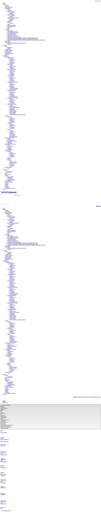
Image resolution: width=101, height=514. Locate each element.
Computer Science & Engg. (12, 82)
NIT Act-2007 (10, 30)
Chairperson (9, 21)
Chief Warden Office (11, 179)
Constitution (12, 12)
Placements (9, 141)
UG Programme (8, 51)
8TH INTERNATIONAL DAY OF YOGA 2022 (16, 43)
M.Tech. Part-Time (13, 161)
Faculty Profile (12, 59)
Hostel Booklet (10, 178)
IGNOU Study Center (9, 181)
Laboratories (12, 63)
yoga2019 (2, 479)
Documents (7, 29)
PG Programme (8, 52)
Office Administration (11, 26)
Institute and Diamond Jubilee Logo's (7, 425)
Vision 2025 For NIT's (11, 34)
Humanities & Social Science (10, 144)
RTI (1, 411)
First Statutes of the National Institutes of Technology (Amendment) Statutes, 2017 (22, 37)
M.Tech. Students (13, 111)
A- (95, 1)
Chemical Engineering (11, 69)
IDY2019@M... (3, 444)
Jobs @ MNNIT (3, 417)
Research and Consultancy (15, 107)
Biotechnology (10, 64)
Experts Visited (12, 113)
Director (9, 22)
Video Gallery (7, 42)
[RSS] (1, 430)
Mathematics (9, 123)
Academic (5, 45)
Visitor (8, 9)
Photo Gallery (7, 40)
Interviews (9, 44)
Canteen (6, 186)
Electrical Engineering (11, 90)
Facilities (4, 169)
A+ (99, 1)
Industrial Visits (13, 110)
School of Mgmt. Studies (9, 137)
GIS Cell (9, 151)
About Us (7, 5)
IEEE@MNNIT (8, 180)
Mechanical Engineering (11, 104)
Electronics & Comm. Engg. (12, 97)
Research (11, 60)
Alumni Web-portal (4, 408)
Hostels (6, 175)
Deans (8, 24)
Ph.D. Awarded (13, 112)
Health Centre (7, 174)
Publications (12, 62)
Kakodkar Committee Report (12, 35)
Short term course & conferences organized (18, 114)
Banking (6, 185)
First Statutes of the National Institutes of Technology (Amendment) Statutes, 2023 (22, 38)
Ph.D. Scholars (12, 135)
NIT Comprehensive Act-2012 (13, 32)
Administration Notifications (5, 426)
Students (2, 406)
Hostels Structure (10, 176)
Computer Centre (8, 172)
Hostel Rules (9, 177)
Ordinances (7, 54)
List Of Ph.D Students (14, 88)
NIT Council (9, 10)
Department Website (13, 96)
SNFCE (8, 159)
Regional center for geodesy (10, 188)
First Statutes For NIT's (11, 33)
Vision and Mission (8, 7)
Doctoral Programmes (9, 53)
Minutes (11, 13)
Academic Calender (8, 50)
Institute (4, 4)
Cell (1, 414)
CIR (8, 168)
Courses (11, 58)
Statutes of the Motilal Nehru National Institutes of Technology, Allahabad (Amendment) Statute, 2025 (26, 39)
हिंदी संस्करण (98, 206)
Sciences (6, 115)
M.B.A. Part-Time (13, 162)
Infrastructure (12, 165)
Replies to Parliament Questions (6, 427)
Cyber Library (10, 171)
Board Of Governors (11, 11)
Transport (7, 184)
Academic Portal (8, 49)
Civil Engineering (10, 75)
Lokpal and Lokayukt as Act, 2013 (13, 36)
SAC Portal (3, 407)
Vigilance (2, 418)
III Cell (8, 157)
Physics (8, 129)
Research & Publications (12, 140)
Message (11, 23)
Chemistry (9, 116)
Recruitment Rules (4, 416)
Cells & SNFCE (8, 150)
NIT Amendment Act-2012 (12, 31)
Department (5, 55)
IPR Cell (9, 27)
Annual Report (3, 420)
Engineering (7, 56)
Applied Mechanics (11, 57)
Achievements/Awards (4, 428)
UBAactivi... (2, 493)
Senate (6, 46)
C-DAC (6, 182)
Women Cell (3, 415)
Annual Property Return (5, 419)
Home (4, 3)
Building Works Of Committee (13, 17)
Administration (8, 8)
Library (6, 170)
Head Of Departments (11, 25)
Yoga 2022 (2, 451)
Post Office (7, 187)
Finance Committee (11, 14)
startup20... (2, 500)
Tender (2, 412)
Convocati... (2, 458)
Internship (12, 164)
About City (7, 6)
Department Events (13, 89)
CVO (8, 28)
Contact (11, 166)
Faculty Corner (3, 413)
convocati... (2, 437)
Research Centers (8, 167)
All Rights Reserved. (7, 510)
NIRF (2, 410)
